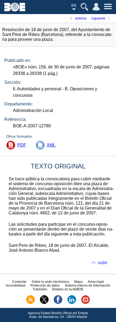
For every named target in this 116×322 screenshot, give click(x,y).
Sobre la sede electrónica (50, 282)
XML (51, 145)
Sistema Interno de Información (87, 285)
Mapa (78, 282)
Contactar (19, 282)
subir (102, 262)
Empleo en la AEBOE (67, 289)
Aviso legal (96, 282)
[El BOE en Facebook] (58, 303)
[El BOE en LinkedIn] (71, 303)
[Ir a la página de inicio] (14, 10)
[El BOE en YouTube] (85, 303)
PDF (21, 145)
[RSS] (30, 303)
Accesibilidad (15, 285)
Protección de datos (45, 285)
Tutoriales (40, 289)
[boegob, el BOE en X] (44, 303)
